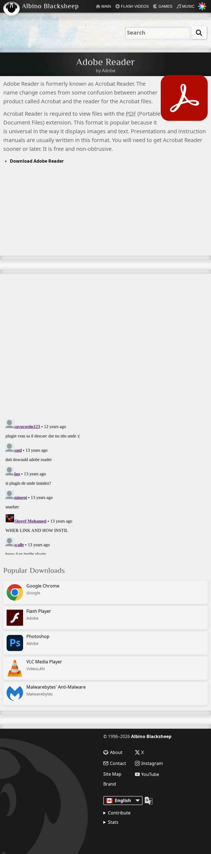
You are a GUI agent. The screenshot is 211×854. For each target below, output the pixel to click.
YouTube (150, 774)
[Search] (199, 32)
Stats (113, 822)
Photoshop (37, 639)
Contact (118, 763)
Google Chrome (42, 589)
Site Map (112, 774)
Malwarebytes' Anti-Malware (56, 690)
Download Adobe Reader (37, 161)
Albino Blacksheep (151, 736)
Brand (109, 784)
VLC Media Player (44, 665)
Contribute (119, 813)
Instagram (152, 763)
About (116, 752)
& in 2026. (129, 836)
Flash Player (38, 614)
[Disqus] (105, 342)
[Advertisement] (105, 217)
